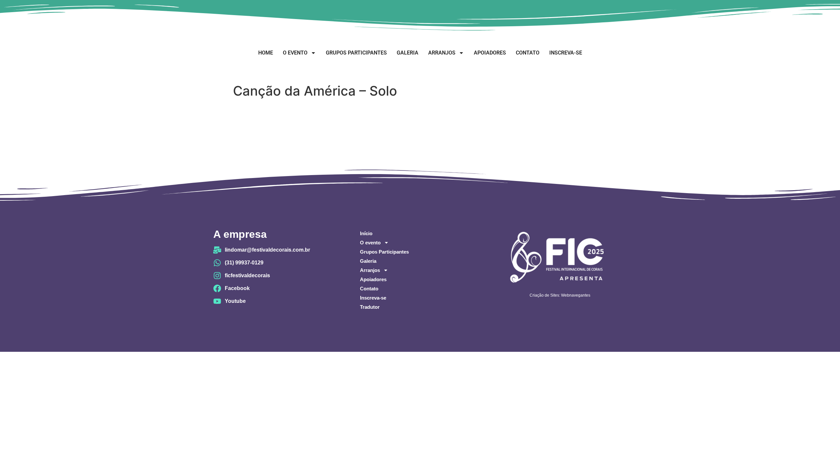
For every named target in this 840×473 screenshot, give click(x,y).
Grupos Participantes (356, 53)
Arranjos (441, 53)
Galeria (407, 53)
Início (366, 233)
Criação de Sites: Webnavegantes (560, 295)
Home (265, 53)
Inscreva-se (565, 53)
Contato (527, 53)
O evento (295, 53)
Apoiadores (490, 53)
